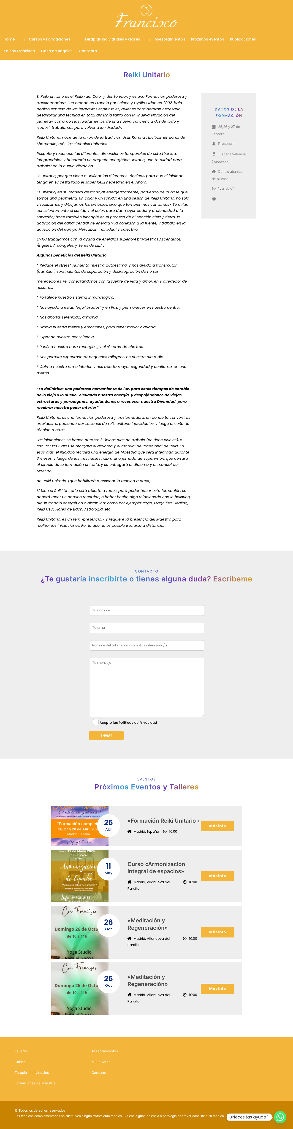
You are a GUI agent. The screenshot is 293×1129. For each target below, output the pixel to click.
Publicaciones (243, 39)
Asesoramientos (170, 39)
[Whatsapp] (280, 1117)
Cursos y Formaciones (49, 39)
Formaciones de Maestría (35, 1083)
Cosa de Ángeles (57, 51)
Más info (217, 826)
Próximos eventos (207, 39)
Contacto (88, 51)
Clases (20, 1062)
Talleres (21, 1051)
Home (9, 39)
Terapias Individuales (32, 1072)
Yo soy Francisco (19, 51)
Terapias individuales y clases (112, 39)
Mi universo (101, 1062)
